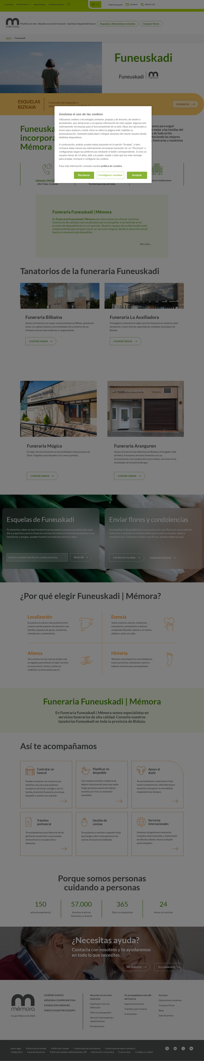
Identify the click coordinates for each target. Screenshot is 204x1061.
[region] (103, 144)
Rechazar (84, 175)
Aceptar (137, 175)
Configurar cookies (110, 175)
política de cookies (112, 166)
